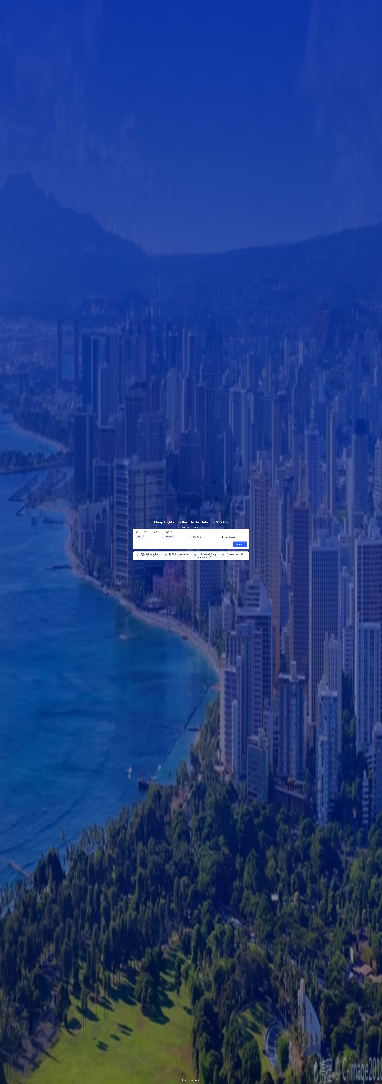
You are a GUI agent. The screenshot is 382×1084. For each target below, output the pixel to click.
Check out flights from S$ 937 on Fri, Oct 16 (190, 527)
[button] (273, 3)
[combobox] (145, 537)
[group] (149, 537)
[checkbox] (169, 532)
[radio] (138, 532)
